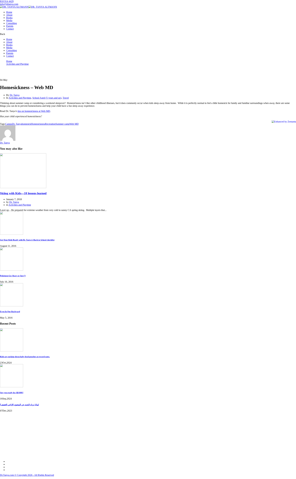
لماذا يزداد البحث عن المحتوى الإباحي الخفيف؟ (19, 404)
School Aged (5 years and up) (46, 98)
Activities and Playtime (17, 64)
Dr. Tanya (14, 95)
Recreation (50, 124)
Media (9, 20)
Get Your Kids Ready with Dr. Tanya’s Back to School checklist (27, 240)
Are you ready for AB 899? (11, 392)
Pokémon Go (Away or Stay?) (13, 276)
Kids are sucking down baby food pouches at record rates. (25, 356)
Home (9, 12)
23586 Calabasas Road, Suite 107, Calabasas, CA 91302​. (28, 433)
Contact (10, 28)
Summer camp (63, 124)
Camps (8, 124)
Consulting (11, 23)
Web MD (74, 124)
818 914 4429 (7, 1)
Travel (66, 98)
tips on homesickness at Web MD (34, 111)
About (9, 15)
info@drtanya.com (9, 4)
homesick (26, 124)
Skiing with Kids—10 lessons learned (23, 193)
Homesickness (38, 124)
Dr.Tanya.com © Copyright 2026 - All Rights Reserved (27, 475)
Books (9, 17)
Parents (9, 26)
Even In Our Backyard (10, 311)
